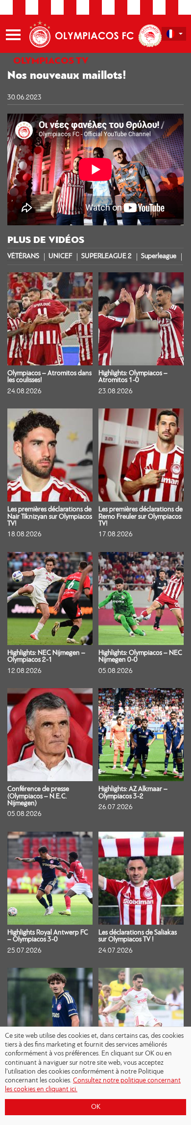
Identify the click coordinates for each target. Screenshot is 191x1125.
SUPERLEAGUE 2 (106, 256)
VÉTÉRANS (23, 256)
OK (95, 1107)
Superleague (158, 256)
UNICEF (60, 256)
